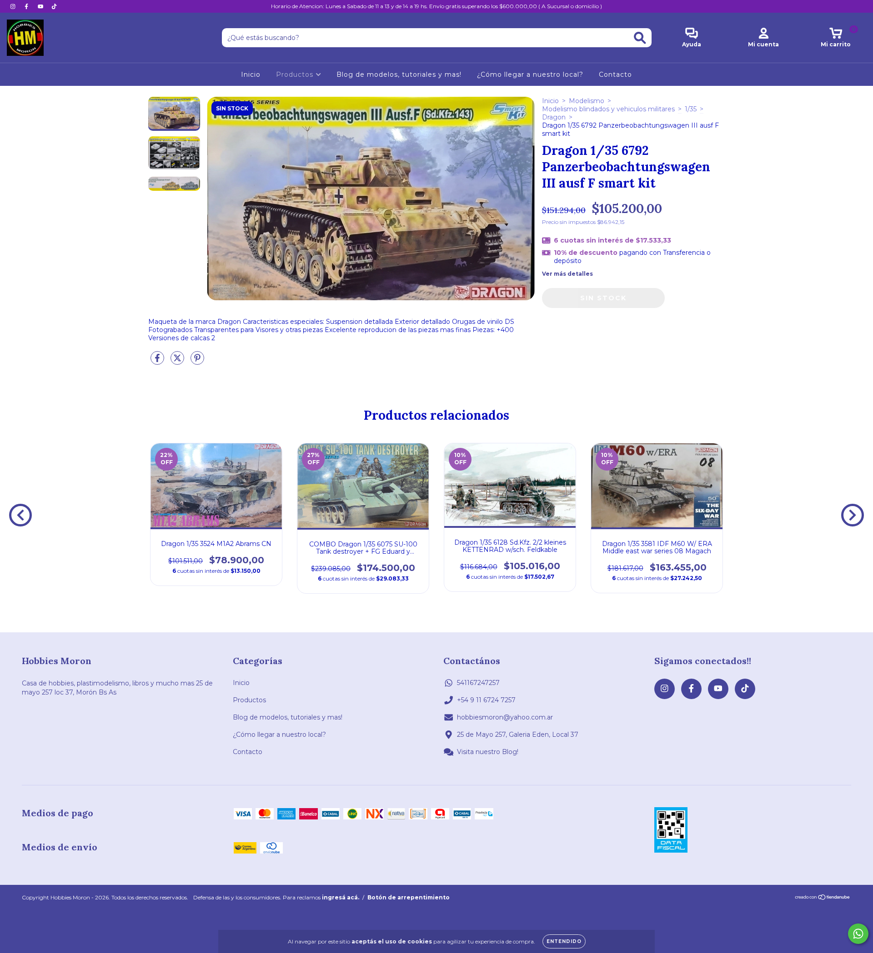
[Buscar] (640, 38)
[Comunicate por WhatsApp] (858, 933)
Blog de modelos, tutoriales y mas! (399, 74)
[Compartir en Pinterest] (197, 362)
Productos (296, 74)
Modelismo (586, 101)
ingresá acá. (340, 897)
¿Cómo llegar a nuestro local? (530, 74)
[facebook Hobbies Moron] (27, 6)
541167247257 (478, 683)
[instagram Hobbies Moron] (13, 6)
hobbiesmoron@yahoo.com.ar (505, 717)
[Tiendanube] (822, 898)
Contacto (615, 74)
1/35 (691, 109)
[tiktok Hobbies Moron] (54, 6)
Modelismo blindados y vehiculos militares (608, 109)
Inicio (251, 74)
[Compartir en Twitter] (178, 362)
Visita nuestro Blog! (487, 752)
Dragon (554, 117)
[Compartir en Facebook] (158, 362)
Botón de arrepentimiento (408, 897)
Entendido (564, 941)
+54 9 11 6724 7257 (486, 700)
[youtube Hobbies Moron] (41, 6)
